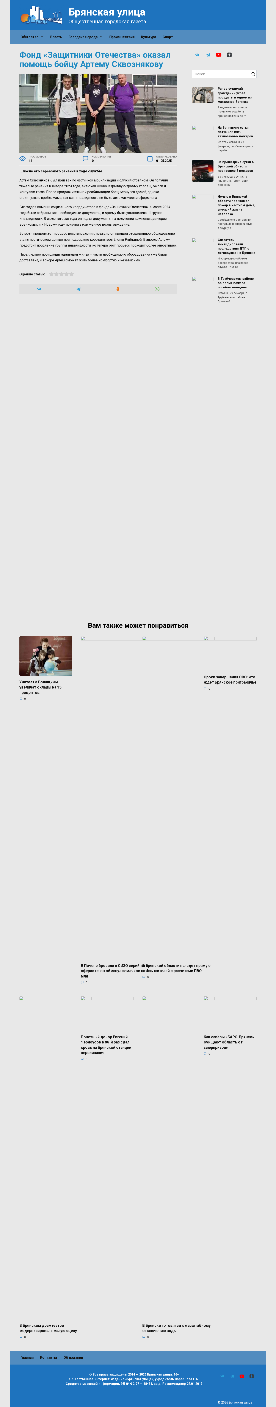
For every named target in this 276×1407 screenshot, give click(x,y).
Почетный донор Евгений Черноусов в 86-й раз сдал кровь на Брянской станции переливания (106, 1045)
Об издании (73, 1357)
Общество (29, 37)
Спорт (168, 37)
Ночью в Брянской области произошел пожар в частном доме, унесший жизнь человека (236, 205)
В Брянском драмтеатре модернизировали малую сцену (48, 1328)
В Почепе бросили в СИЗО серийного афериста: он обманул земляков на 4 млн (114, 970)
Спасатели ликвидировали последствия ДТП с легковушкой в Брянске (236, 246)
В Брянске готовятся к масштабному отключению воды (176, 1328)
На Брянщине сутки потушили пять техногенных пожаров (235, 132)
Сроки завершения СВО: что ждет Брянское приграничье (230, 679)
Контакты (48, 1357)
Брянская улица (107, 12)
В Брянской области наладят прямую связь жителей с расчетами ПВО (176, 968)
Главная (27, 1357)
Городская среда (83, 37)
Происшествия (122, 37)
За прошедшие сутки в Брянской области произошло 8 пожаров (236, 166)
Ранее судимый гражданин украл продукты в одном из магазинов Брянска (235, 95)
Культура (148, 37)
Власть (56, 37)
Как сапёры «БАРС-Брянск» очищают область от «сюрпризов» (229, 1042)
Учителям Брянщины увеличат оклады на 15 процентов (40, 687)
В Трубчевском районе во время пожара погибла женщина (236, 283)
